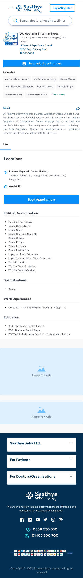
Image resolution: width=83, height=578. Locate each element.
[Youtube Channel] (37, 519)
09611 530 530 (45, 529)
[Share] (78, 108)
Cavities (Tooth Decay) (20, 221)
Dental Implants (17, 246)
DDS (64, 37)
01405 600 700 (45, 535)
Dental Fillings (16, 242)
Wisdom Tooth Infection (21, 270)
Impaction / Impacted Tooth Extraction (29, 258)
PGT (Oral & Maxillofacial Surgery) (43, 37)
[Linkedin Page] (30, 519)
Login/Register (62, 8)
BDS (22, 37)
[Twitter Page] (45, 519)
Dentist (12, 289)
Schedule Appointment (44, 63)
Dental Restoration (18, 250)
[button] (10, 8)
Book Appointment (41, 199)
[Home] (29, 9)
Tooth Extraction (17, 262)
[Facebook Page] (22, 519)
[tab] (5, 145)
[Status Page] (60, 519)
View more (58, 94)
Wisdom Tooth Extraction (22, 266)
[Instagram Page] (53, 519)
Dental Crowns (16, 238)
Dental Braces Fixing (19, 226)
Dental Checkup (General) (22, 234)
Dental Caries (15, 230)
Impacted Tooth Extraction (23, 254)
